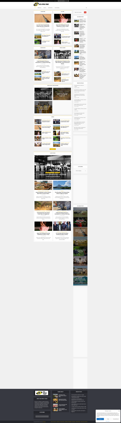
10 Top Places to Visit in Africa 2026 (46, 42)
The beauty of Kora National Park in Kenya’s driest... (62, 395)
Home (35, 7)
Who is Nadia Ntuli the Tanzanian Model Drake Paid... (83, 70)
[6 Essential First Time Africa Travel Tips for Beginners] (77, 63)
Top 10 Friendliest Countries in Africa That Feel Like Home (80, 100)
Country (62, 191)
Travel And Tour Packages (66, 77)
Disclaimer (73, 421)
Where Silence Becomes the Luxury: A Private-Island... (46, 72)
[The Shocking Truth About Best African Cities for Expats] (77, 57)
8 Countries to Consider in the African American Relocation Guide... (43, 108)
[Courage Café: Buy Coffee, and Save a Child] (77, 51)
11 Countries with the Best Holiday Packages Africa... (46, 144)
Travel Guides (57, 7)
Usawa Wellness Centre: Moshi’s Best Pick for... (66, 74)
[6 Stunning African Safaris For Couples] (77, 20)
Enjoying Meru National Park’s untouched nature (63, 400)
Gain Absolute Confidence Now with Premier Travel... (82, 28)
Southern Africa (45, 0)
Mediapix (44, 421)
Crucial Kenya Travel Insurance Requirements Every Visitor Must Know (79, 95)
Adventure (39, 7)
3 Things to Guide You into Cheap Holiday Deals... (80, 270)
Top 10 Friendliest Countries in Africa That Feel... (83, 41)
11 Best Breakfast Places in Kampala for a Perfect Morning (43, 62)
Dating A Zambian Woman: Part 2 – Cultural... (66, 43)
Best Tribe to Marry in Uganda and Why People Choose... (83, 77)
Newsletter (70, 421)
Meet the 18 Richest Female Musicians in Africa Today (62, 25)
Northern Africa (40, 0)
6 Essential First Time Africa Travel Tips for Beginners (65, 80)
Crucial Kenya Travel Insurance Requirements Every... (82, 34)
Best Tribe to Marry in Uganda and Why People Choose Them (79, 128)
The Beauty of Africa (65, 35)
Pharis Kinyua (58, 178)
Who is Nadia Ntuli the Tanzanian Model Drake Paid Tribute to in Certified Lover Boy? (79, 123)
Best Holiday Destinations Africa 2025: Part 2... (80, 241)
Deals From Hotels (41, 191)
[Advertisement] (70, 4)
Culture (44, 7)
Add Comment (52, 178)
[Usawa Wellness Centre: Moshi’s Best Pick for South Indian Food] (77, 45)
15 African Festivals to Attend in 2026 (47, 138)
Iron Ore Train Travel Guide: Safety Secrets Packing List (42, 25)
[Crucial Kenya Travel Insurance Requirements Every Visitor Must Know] (77, 33)
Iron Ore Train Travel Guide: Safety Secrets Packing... (46, 127)
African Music (61, 23)
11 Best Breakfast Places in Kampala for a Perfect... (46, 121)
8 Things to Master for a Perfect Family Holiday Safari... (46, 78)
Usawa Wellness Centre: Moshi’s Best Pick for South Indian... (43, 193)
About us (54, 421)
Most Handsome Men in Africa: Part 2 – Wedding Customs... (65, 133)
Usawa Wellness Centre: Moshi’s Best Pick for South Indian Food (80, 105)
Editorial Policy (78, 421)
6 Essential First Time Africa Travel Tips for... (83, 64)
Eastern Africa (36, 0)
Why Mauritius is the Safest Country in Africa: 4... (80, 280)
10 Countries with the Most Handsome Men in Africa (66, 37)
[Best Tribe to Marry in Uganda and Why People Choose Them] (77, 75)
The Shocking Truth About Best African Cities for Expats (62, 193)
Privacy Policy (108, 421)
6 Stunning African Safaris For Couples (83, 21)
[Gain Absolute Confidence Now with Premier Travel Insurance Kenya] (53, 167)
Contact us (58, 421)
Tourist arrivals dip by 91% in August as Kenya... (63, 405)
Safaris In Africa (45, 23)
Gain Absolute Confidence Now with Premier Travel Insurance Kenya (62, 62)
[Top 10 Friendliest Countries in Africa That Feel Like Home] (77, 39)
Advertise (66, 421)
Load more (52, 149)
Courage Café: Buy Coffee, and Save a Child (83, 52)
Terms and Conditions (84, 421)
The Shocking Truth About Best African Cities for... (83, 58)
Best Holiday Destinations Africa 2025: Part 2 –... (46, 36)
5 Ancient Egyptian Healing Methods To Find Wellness (63, 409)
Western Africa (51, 0)
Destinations (50, 7)
